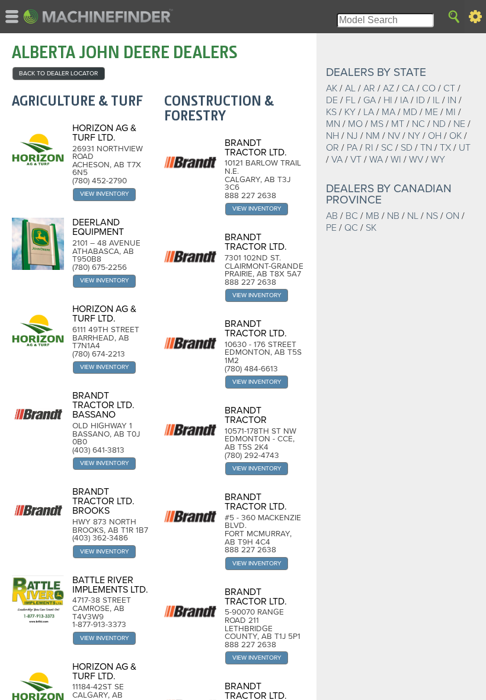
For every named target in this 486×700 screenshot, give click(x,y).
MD (410, 112)
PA (352, 148)
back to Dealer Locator (58, 73)
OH (435, 136)
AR (369, 88)
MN (333, 124)
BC (352, 216)
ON (452, 216)
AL (350, 88)
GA (369, 100)
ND (439, 124)
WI (396, 160)
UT (465, 148)
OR (332, 148)
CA (408, 88)
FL (351, 100)
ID (420, 100)
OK (455, 136)
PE (331, 228)
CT (449, 88)
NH (332, 136)
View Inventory (104, 194)
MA (388, 112)
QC (351, 228)
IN (451, 100)
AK (331, 88)
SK (371, 228)
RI (369, 148)
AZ (388, 88)
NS (432, 216)
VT (356, 160)
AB (332, 216)
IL (436, 100)
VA (337, 160)
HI (387, 100)
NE (459, 124)
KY (350, 112)
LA (368, 112)
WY (438, 160)
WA (376, 160)
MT (397, 124)
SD (407, 148)
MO (355, 124)
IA (404, 100)
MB (372, 216)
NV (394, 136)
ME (431, 112)
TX (445, 148)
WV (416, 160)
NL (412, 216)
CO (429, 88)
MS (376, 124)
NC (418, 124)
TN (426, 148)
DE (332, 100)
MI (451, 112)
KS (331, 112)
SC (387, 148)
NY (414, 136)
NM (373, 136)
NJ (352, 136)
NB (393, 216)
